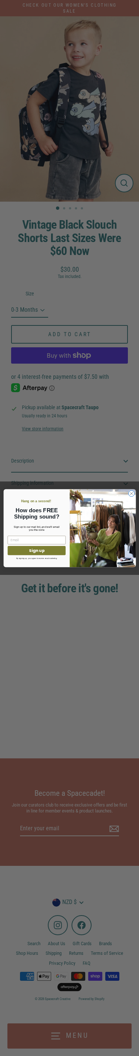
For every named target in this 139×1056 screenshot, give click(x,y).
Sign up (36, 550)
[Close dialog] (131, 493)
